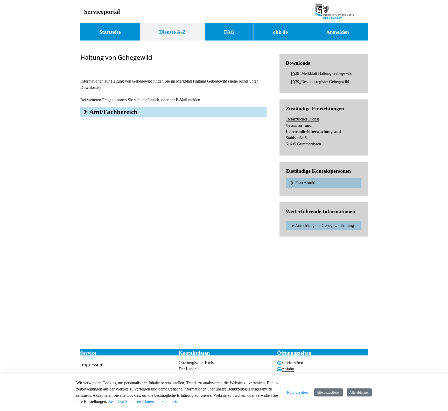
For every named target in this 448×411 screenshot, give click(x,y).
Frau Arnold (305, 182)
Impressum (92, 364)
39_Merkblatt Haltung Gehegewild (323, 73)
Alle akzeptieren (328, 392)
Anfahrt (288, 369)
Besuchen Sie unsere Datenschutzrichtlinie (143, 401)
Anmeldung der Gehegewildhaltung (324, 225)
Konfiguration (297, 392)
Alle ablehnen (359, 392)
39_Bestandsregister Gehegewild (322, 81)
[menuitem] (110, 32)
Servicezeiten (292, 362)
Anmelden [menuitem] (337, 32)
